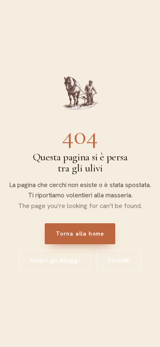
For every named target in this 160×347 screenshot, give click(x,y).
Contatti (118, 260)
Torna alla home (80, 233)
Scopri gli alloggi (55, 260)
